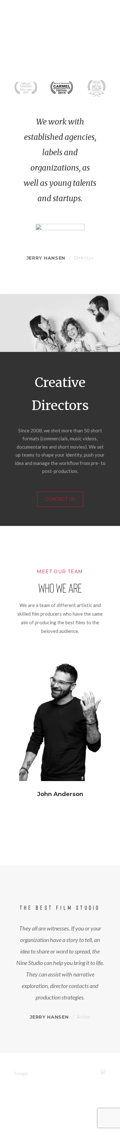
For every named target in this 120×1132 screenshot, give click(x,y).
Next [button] (110, 1073)
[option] (60, 739)
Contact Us (60, 499)
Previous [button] (9, 1073)
